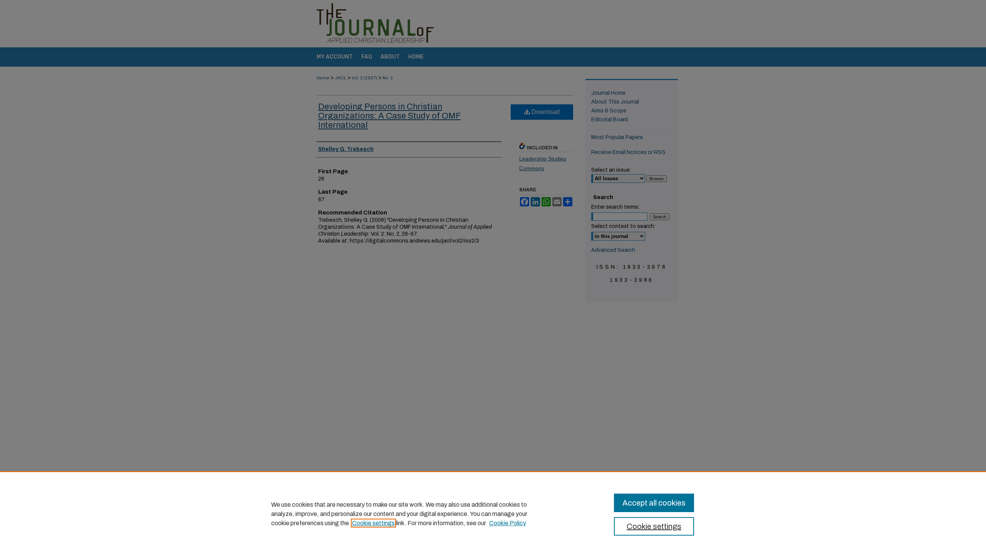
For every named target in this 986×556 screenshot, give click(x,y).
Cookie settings (373, 523)
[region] (493, 513)
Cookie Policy (507, 523)
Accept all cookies (654, 503)
